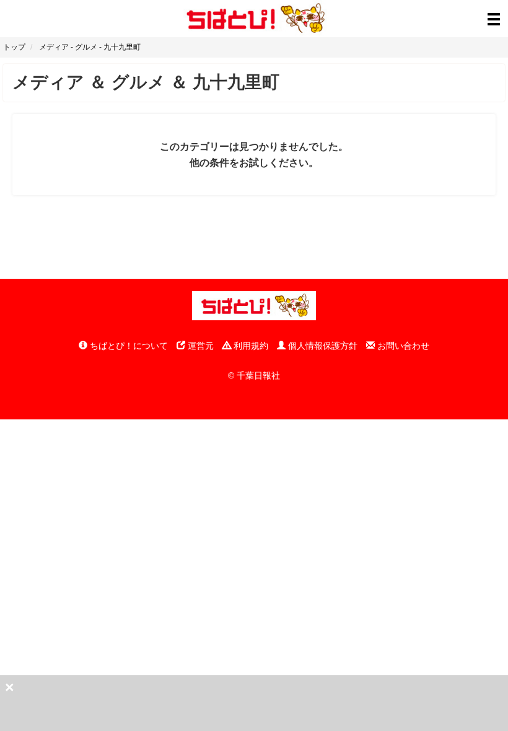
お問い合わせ (402, 346)
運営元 (199, 346)
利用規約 (249, 346)
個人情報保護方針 (321, 346)
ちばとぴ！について (127, 346)
